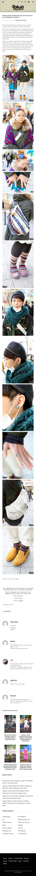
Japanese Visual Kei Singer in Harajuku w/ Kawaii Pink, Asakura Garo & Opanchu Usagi (25, 767)
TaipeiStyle (13, 628)
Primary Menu (6, 856)
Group (20, 598)
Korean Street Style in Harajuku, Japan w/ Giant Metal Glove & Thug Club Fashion (10, 737)
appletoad (13, 680)
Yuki (21, 596)
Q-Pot (21, 593)
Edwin (4, 825)
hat (26, 588)
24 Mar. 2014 (10, 20)
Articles (10, 858)
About (5, 863)
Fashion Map (13, 861)
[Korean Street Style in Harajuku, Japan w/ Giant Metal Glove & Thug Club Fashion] (10, 724)
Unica (25, 593)
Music (20, 861)
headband (30, 588)
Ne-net (18, 593)
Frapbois (20, 825)
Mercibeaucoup (6, 831)
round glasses (21, 589)
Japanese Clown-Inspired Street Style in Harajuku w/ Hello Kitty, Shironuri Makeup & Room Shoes (25, 738)
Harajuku (21, 600)
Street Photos (18, 858)
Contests (26, 861)
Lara (11, 660)
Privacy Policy (18, 872)
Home (5, 858)
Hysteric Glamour (7, 828)
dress (16, 588)
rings (15, 589)
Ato (3, 819)
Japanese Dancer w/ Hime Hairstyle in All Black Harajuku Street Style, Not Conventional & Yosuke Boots (16, 803)
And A (18, 592)
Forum (5, 861)
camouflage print (10, 588)
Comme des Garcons (24, 822)
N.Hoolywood (21, 831)
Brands (26, 858)
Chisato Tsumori (6, 822)
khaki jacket (7, 589)
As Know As (24, 592)
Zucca (29, 593)
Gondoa (13, 593)
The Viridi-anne (22, 833)
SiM (19, 596)
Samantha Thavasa (7, 833)
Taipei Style (14, 622)
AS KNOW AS (22, 816)
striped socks (28, 589)
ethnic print (22, 588)
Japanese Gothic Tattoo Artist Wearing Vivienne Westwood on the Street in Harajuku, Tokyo (10, 767)
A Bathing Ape (6, 816)
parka (12, 589)
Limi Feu (20, 828)
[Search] (33, 1)
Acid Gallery (13, 592)
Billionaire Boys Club (24, 819)
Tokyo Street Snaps (20, 20)
